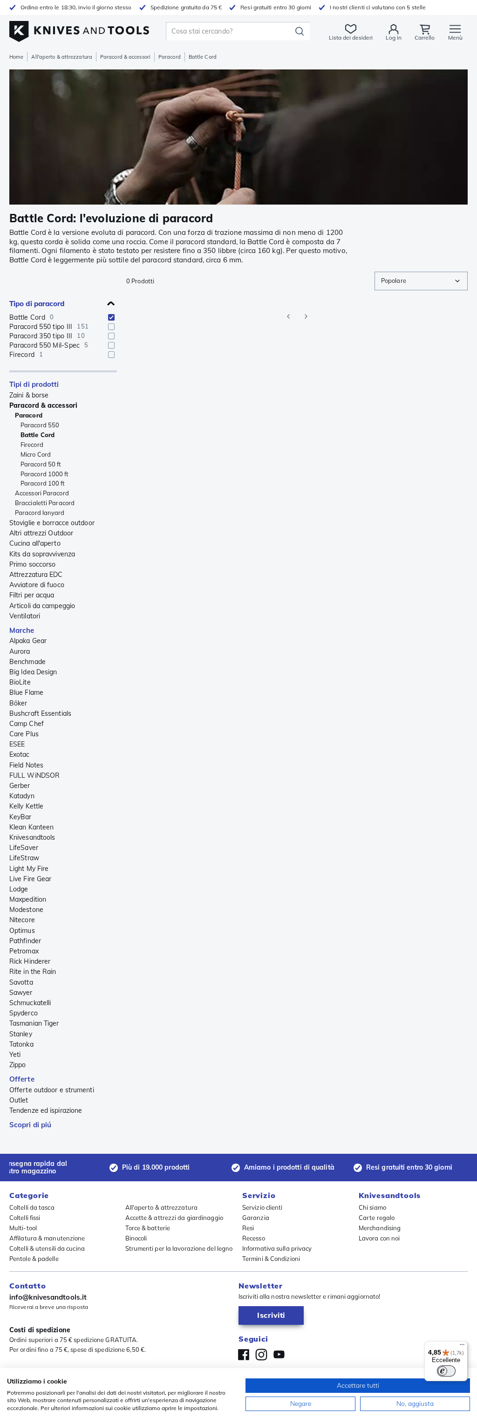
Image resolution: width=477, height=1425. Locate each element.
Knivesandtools (32, 837)
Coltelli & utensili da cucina (47, 1248)
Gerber (19, 785)
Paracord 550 (39, 425)
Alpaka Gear (28, 641)
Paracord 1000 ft (44, 474)
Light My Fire (28, 868)
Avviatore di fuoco (36, 585)
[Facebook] (243, 1354)
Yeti (14, 1054)
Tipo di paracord (37, 303)
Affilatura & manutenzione (47, 1238)
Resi (248, 1228)
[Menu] (462, 1346)
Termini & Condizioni (271, 1258)
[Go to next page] (306, 316)
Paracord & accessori (125, 57)
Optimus (22, 930)
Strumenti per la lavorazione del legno (179, 1248)
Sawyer (21, 992)
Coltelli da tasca (32, 1207)
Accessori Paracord (42, 493)
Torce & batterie (147, 1228)
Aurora (19, 651)
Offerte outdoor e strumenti (51, 1090)
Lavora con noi (379, 1238)
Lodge (18, 889)
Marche (21, 630)
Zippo (17, 1065)
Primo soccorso (32, 564)
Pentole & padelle (34, 1258)
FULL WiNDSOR (34, 775)
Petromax (24, 951)
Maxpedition (27, 899)
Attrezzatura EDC (36, 574)
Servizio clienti (262, 1207)
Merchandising (380, 1228)
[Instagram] (261, 1354)
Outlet (18, 1100)
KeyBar (20, 817)
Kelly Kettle (26, 806)
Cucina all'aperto (35, 543)
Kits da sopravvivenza (42, 554)
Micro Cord (35, 454)
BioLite (20, 682)
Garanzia (255, 1217)
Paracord (169, 57)
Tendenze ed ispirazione (45, 1110)
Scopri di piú (30, 1124)
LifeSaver (23, 847)
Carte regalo (377, 1217)
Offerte (21, 1079)
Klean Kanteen (31, 827)
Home (16, 57)
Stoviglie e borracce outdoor (52, 523)
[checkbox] (111, 317)
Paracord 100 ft (42, 483)
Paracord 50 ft (40, 464)
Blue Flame (26, 692)
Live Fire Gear (30, 879)
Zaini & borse (28, 395)
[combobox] (421, 281)
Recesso (253, 1238)
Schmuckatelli (30, 1003)
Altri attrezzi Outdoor (41, 533)
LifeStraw (24, 858)
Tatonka (21, 1044)
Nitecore (22, 920)
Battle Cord (37, 434)
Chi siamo (372, 1207)
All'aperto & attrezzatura (61, 57)
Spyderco (23, 1013)
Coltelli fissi (24, 1217)
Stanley (20, 1034)
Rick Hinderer (29, 961)
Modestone (26, 909)
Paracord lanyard (40, 512)
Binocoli (136, 1238)
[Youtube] (279, 1354)
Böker (18, 703)
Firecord (31, 444)
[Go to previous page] (288, 316)
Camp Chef (26, 723)
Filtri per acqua (32, 595)
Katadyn (21, 796)
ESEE (17, 744)
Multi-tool (23, 1228)
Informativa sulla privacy (277, 1248)
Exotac (19, 754)
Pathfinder (25, 941)
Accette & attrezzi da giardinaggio (174, 1217)
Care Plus (24, 734)
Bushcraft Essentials (40, 713)
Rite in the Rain (32, 971)
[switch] (446, 1371)
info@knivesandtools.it (48, 1297)
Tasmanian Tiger (34, 1023)
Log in (394, 37)
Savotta (21, 982)
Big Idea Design (33, 672)
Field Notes (26, 765)
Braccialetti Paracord (45, 503)
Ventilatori (24, 616)
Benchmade (27, 662)
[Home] (79, 28)
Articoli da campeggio (42, 606)
